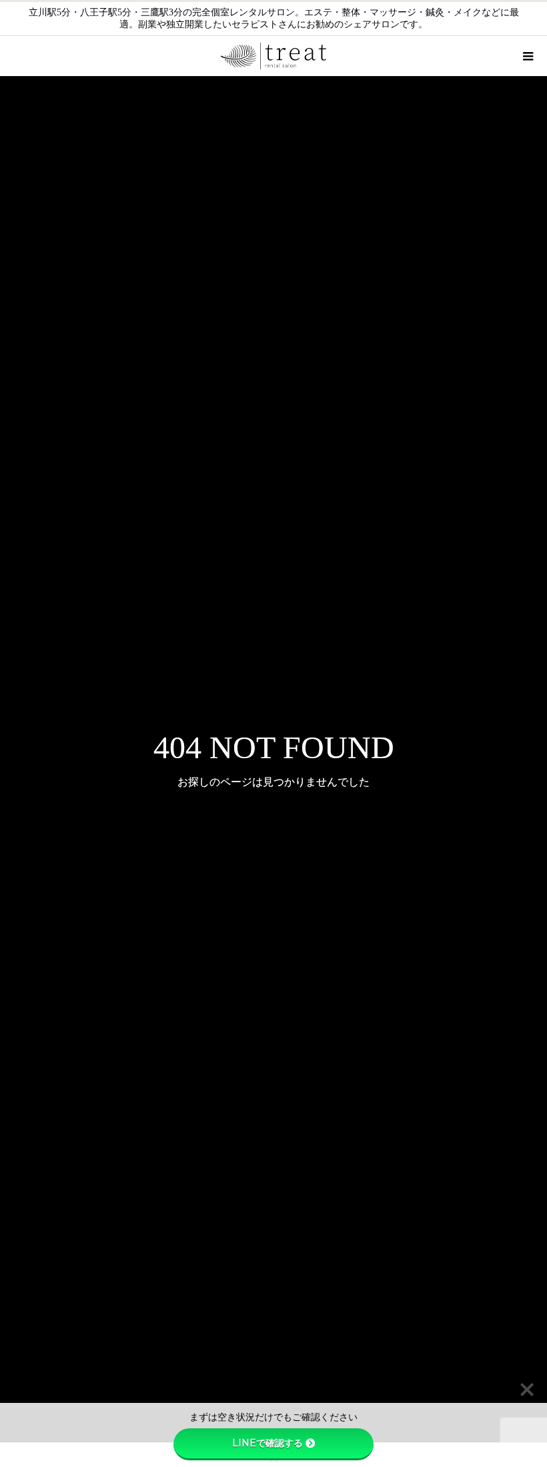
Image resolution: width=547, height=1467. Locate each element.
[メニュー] (527, 56)
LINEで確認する (267, 1443)
